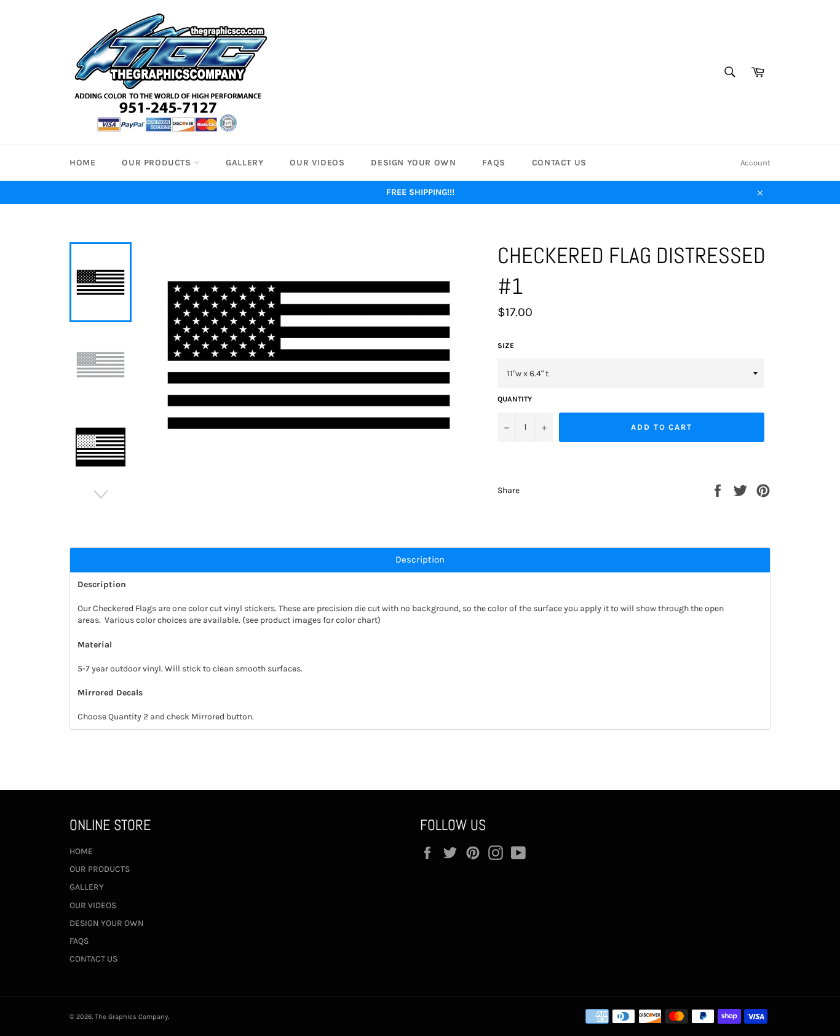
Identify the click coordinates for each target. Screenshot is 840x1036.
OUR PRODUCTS (158, 162)
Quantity (514, 399)
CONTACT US (559, 162)
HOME (82, 162)
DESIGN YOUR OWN (413, 162)
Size (505, 345)
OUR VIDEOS (317, 162)
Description (420, 559)
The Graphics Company (131, 1017)
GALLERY (244, 162)
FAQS (493, 162)
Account (755, 162)
